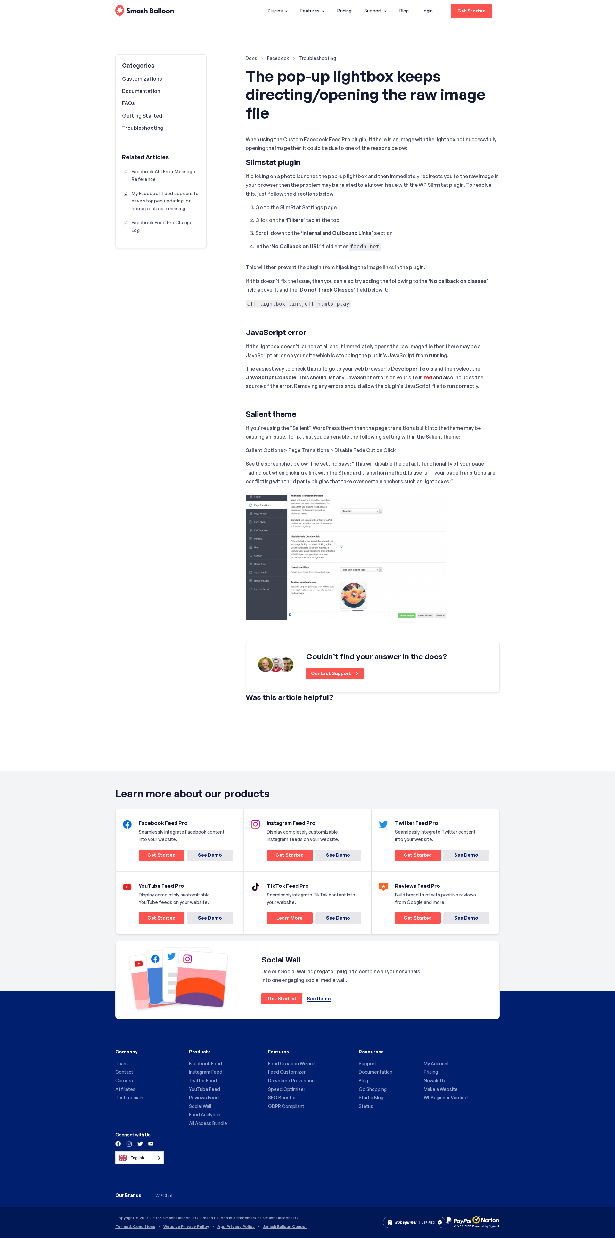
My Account (436, 1063)
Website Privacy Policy (186, 1227)
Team (121, 1063)
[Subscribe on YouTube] (150, 1143)
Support (373, 10)
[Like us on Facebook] (118, 1143)
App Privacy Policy (236, 1227)
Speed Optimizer (286, 1089)
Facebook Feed (205, 1063)
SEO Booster (282, 1097)
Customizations (142, 79)
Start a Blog (371, 1097)
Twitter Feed (203, 1080)
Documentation (141, 91)
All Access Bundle (208, 1123)
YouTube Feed (204, 1089)
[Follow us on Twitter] (139, 1143)
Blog (404, 10)
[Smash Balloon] (144, 11)
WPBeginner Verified (446, 1097)
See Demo (210, 855)
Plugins (275, 10)
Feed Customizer (287, 1072)
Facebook (278, 58)
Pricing (344, 10)
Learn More (285, 919)
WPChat (164, 1195)
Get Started (471, 10)
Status (366, 1106)
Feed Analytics (204, 1114)
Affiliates (125, 1089)
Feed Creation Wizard (291, 1063)
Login (427, 10)
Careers (124, 1080)
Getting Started (142, 115)
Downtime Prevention (291, 1080)
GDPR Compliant (286, 1106)
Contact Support (331, 673)
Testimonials (129, 1097)
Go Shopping (373, 1089)
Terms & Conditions (135, 1227)
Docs (251, 58)
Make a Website (441, 1089)
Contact (124, 1072)
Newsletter (436, 1080)
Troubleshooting (317, 58)
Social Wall (200, 1106)
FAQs (128, 103)
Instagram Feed (205, 1072)
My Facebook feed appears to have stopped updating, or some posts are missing (165, 201)
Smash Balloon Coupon (285, 1227)
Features (310, 10)
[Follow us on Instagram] (129, 1143)
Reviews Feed (204, 1097)
